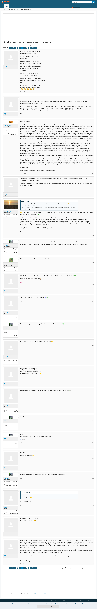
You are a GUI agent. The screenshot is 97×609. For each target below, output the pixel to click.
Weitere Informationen (52, 606)
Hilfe (64, 601)
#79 (93, 523)
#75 (93, 442)
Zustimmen (41, 606)
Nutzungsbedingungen (73, 601)
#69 (93, 301)
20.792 (16, 249)
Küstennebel (44, 45)
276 (17, 216)
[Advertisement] (48, 28)
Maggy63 (6, 245)
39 (17, 130)
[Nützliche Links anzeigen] (93, 15)
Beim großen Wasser (14, 513)
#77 (93, 478)
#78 (93, 505)
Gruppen (16, 6)
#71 (93, 345)
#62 (93, 116)
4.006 (17, 268)
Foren (6, 6)
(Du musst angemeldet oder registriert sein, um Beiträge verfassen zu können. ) (74, 568)
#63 (93, 173)
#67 (93, 262)
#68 (93, 284)
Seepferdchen (8, 125)
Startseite (53, 601)
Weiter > (34, 47)
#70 (93, 328)
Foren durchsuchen (8, 9)
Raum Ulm (16, 318)
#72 (93, 376)
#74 (93, 420)
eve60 (5, 507)
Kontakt (60, 601)
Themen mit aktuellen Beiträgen (23, 9)
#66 (93, 247)
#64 (93, 188)
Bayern (16, 270)
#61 (93, 91)
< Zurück (12, 47)
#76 (93, 458)
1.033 (17, 317)
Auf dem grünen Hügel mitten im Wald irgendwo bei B (11, 133)
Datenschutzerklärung (86, 601)
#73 (93, 394)
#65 (93, 235)
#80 (93, 563)
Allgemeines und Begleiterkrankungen (23, 45)
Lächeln (6, 312)
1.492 (17, 512)
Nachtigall (7, 264)
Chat (11, 6)
